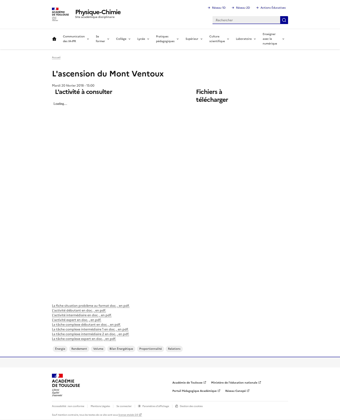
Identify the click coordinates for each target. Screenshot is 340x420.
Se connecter (124, 406)
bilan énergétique (121, 349)
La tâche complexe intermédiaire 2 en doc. (84, 334)
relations (174, 349)
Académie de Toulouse (187, 383)
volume (98, 349)
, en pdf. (123, 305)
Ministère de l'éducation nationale (234, 383)
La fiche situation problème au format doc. (84, 305)
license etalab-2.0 (128, 415)
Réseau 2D (243, 8)
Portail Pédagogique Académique (194, 391)
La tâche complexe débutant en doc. (80, 324)
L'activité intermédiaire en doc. (75, 315)
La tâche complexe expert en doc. (77, 338)
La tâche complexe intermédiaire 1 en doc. (83, 329)
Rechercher (284, 20)
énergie (60, 349)
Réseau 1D (218, 8)
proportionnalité (150, 349)
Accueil (54, 39)
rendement (79, 349)
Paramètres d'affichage (155, 406)
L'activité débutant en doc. (72, 310)
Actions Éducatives (273, 8)
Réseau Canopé (235, 391)
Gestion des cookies (191, 406)
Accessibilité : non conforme (68, 406)
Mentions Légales (100, 406)
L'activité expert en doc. (70, 319)
